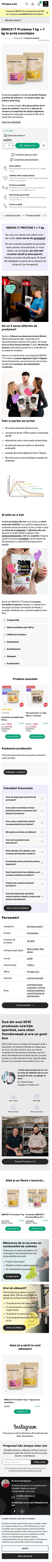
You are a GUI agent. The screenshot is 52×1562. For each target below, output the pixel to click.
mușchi (5, 545)
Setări (25, 1548)
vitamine (20, 530)
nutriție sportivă (35, 978)
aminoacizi (7, 536)
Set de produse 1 (35, 927)
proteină (14, 95)
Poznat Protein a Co (25, 1162)
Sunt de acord (25, 1556)
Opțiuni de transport (16, 135)
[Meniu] (45, 4)
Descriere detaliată (11, 122)
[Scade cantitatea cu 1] (5, 145)
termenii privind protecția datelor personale (25, 1471)
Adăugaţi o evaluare (15, 772)
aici (40, 1542)
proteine (39, 238)
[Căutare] (27, 4)
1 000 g (30, 965)
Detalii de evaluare (31, 38)
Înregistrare (12, 1276)
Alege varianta (13, 736)
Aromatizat (32, 933)
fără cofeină (33, 949)
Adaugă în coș (29, 145)
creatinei (23, 539)
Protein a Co (33, 972)
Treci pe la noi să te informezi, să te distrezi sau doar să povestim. (25, 1434)
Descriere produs (13, 215)
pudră (30, 959)
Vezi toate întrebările (17, 908)
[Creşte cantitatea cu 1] (12, 145)
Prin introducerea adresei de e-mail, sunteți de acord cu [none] (25, 1470)
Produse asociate (33, 215)
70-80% (30, 941)
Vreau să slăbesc (14, 1328)
